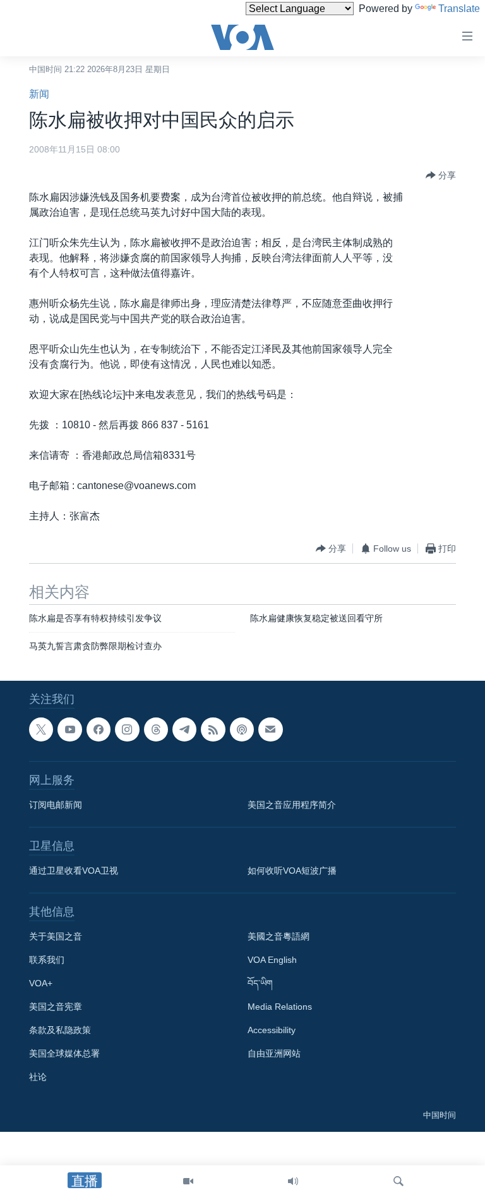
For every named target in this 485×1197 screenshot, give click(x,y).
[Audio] (293, 1181)
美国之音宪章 (55, 1007)
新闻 (39, 94)
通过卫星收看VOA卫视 (73, 870)
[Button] (441, 175)
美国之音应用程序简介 (292, 805)
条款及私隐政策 (60, 1030)
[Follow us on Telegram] (184, 729)
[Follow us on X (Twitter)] (41, 729)
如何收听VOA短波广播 (292, 870)
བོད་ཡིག (260, 983)
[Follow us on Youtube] (69, 729)
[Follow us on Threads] (156, 729)
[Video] (188, 1181)
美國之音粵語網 (278, 936)
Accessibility (272, 1030)
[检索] (398, 1181)
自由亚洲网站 (274, 1053)
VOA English (272, 960)
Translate (459, 8)
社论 (38, 1077)
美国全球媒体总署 (64, 1053)
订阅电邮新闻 (55, 805)
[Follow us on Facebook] (99, 729)
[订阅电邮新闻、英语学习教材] (270, 729)
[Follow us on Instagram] (127, 729)
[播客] (242, 729)
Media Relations (280, 1007)
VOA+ (40, 983)
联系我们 (46, 960)
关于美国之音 (55, 936)
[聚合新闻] (213, 729)
